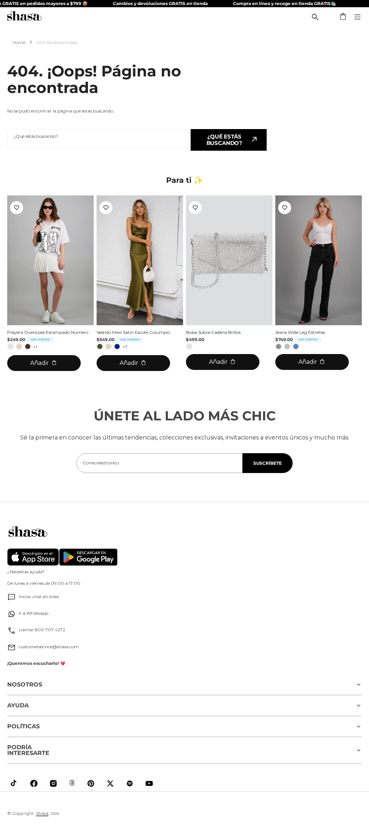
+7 (125, 346)
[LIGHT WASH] (287, 346)
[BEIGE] (19, 346)
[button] (343, 17)
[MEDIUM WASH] (296, 346)
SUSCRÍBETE (267, 463)
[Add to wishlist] (16, 207)
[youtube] (149, 783)
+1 (35, 346)
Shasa (42, 813)
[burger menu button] (357, 17)
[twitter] (110, 783)
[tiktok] (14, 783)
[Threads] (72, 783)
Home (19, 42)
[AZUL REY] (117, 346)
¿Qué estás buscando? (224, 139)
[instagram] (53, 783)
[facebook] (34, 783)
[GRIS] (278, 346)
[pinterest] (91, 783)
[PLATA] (10, 346)
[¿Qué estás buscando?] (315, 17)
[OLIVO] (100, 346)
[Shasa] (24, 17)
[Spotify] (130, 783)
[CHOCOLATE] (28, 346)
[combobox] (98, 139)
